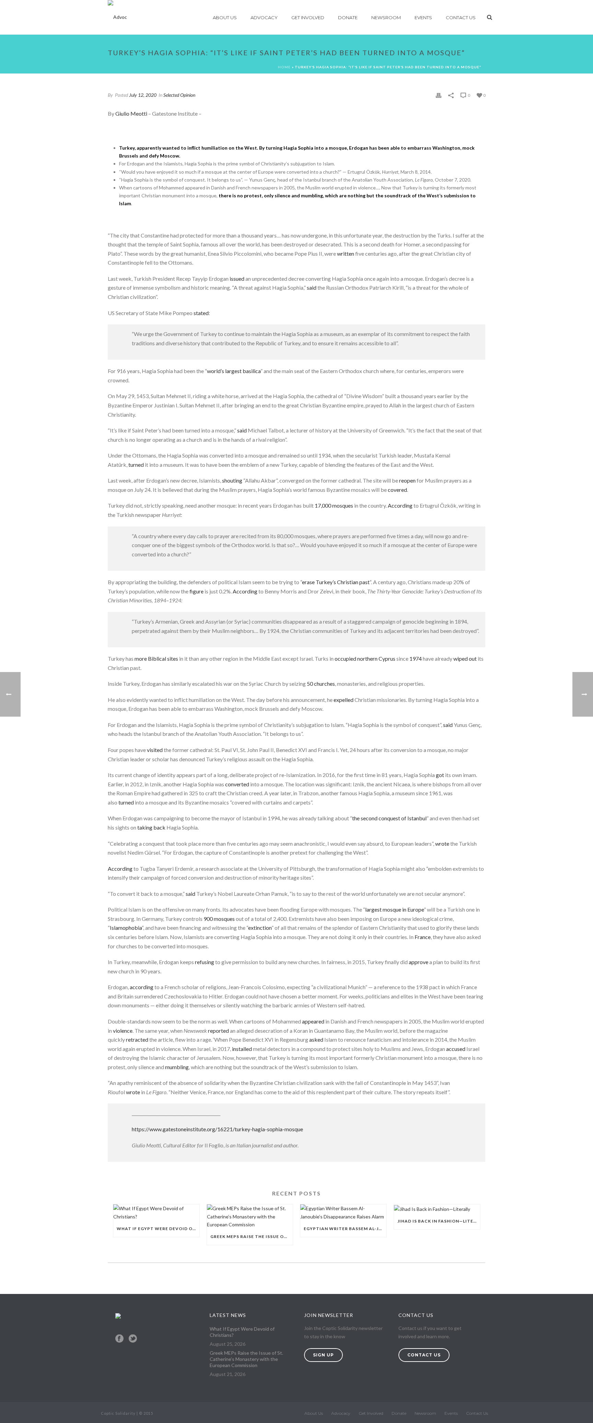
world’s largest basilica (233, 371)
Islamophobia (126, 927)
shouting (232, 480)
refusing (204, 962)
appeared (313, 1021)
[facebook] (119, 1338)
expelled (343, 699)
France (423, 937)
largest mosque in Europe (394, 909)
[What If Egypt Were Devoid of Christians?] (156, 1212)
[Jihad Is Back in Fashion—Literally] (437, 1208)
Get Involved (307, 17)
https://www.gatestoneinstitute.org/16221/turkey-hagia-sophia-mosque (217, 1129)
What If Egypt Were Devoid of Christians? (158, 1228)
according (141, 987)
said (311, 287)
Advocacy (264, 17)
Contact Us (461, 17)
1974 (415, 658)
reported (218, 1030)
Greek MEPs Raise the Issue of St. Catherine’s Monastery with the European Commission (251, 1236)
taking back (151, 827)
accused (455, 1048)
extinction (259, 927)
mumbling (177, 1067)
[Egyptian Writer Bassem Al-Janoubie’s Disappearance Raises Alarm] (343, 1212)
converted (237, 784)
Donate (348, 17)
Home (284, 67)
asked (316, 1039)
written (345, 253)
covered (397, 489)
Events (423, 17)
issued (237, 278)
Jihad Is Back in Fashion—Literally (438, 1221)
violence (122, 1030)
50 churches (321, 683)
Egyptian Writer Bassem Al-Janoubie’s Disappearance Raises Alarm (345, 1228)
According (400, 505)
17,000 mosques (334, 505)
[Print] (438, 95)
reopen (407, 480)
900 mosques (219, 918)
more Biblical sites (156, 658)
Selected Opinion (179, 95)
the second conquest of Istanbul (389, 818)
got (440, 775)
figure (196, 591)
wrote (442, 843)
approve (418, 962)
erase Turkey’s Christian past (336, 582)
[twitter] (133, 1338)
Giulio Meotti (131, 113)
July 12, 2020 (142, 95)
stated (201, 313)
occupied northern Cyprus (365, 658)
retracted (137, 1039)
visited (155, 750)
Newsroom (386, 17)
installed (242, 1048)
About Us (225, 17)
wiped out (465, 658)
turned (136, 464)
